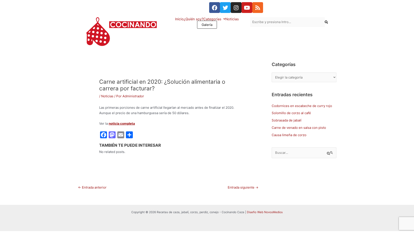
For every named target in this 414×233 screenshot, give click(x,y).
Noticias (232, 19)
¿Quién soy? (193, 19)
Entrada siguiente (243, 187)
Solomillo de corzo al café (291, 113)
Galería (207, 25)
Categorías (212, 19)
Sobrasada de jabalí (286, 120)
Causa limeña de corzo (289, 135)
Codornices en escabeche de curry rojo (302, 106)
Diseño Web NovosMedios (265, 212)
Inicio (179, 19)
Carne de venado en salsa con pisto (299, 128)
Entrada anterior (92, 187)
